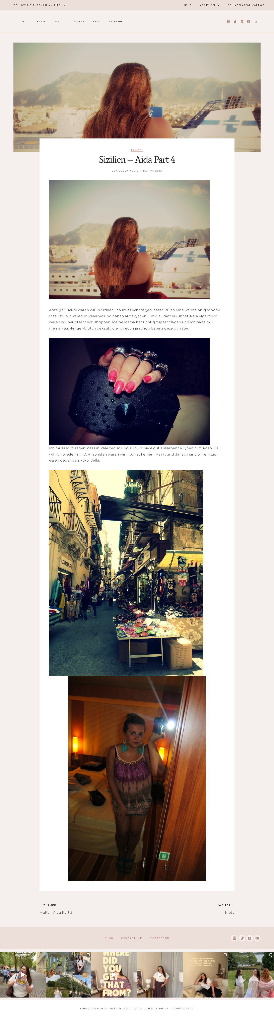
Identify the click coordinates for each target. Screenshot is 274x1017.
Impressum (159, 938)
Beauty (60, 21)
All (24, 21)
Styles (79, 21)
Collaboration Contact (246, 5)
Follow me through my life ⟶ (40, 5)
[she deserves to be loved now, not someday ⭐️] (160, 975)
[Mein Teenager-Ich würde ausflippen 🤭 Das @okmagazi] (23, 975)
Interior (116, 21)
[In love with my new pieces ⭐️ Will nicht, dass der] (114, 975)
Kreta (226, 909)
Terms (138, 1009)
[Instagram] (229, 21)
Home (187, 5)
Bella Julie (129, 171)
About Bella (209, 5)
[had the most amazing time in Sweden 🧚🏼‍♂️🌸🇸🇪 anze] (251, 975)
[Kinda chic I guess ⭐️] (205, 975)
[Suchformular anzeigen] (255, 21)
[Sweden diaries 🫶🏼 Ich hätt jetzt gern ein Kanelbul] (68, 975)
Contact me (131, 938)
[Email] (249, 21)
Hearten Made (183, 1009)
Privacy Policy (157, 1009)
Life (96, 21)
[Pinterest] (242, 21)
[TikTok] (235, 21)
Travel (41, 21)
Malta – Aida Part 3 (56, 909)
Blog (109, 938)
